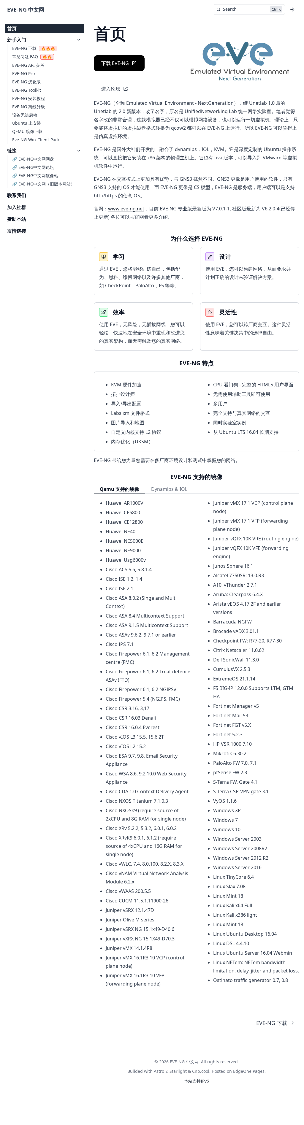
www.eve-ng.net (126, 208)
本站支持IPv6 (196, 1081)
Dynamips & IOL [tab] (169, 489)
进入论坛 (110, 88)
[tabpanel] (196, 743)
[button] (292, 9)
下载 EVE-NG (115, 63)
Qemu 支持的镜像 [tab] (119, 489)
